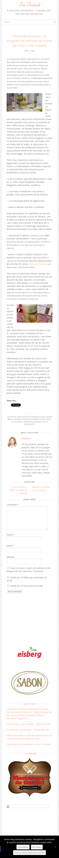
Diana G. (27, 438)
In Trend (29, 4)
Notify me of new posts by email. (26, 585)
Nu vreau (37, 847)
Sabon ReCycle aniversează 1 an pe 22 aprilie (29, 744)
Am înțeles (23, 847)
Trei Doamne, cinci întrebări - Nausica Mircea (29, 724)
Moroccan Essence (38, 264)
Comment (12, 504)
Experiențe (36, 417)
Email (10, 545)
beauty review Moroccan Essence (23, 419)
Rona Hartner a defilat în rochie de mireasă (18, 490)
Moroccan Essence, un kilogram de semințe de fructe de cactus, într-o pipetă (29, 40)
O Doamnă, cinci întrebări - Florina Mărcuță (28, 729)
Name (10, 534)
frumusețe (45, 419)
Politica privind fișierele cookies (29, 852)
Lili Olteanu (17, 422)
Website (11, 557)
